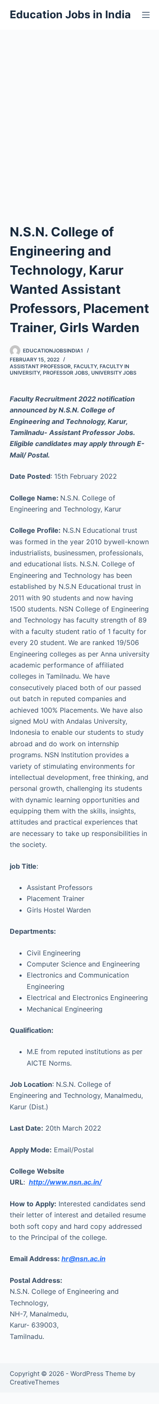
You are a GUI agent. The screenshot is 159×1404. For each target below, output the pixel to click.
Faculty (85, 366)
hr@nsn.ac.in (83, 1258)
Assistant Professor (40, 366)
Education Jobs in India (70, 14)
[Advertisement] (79, 113)
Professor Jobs (65, 372)
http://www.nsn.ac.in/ (65, 1182)
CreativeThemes (34, 1382)
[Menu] (146, 15)
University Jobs (114, 372)
